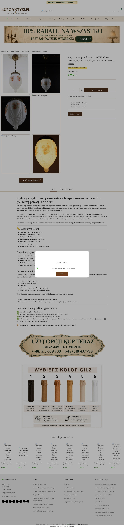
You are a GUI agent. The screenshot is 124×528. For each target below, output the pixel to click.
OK (62, 274)
